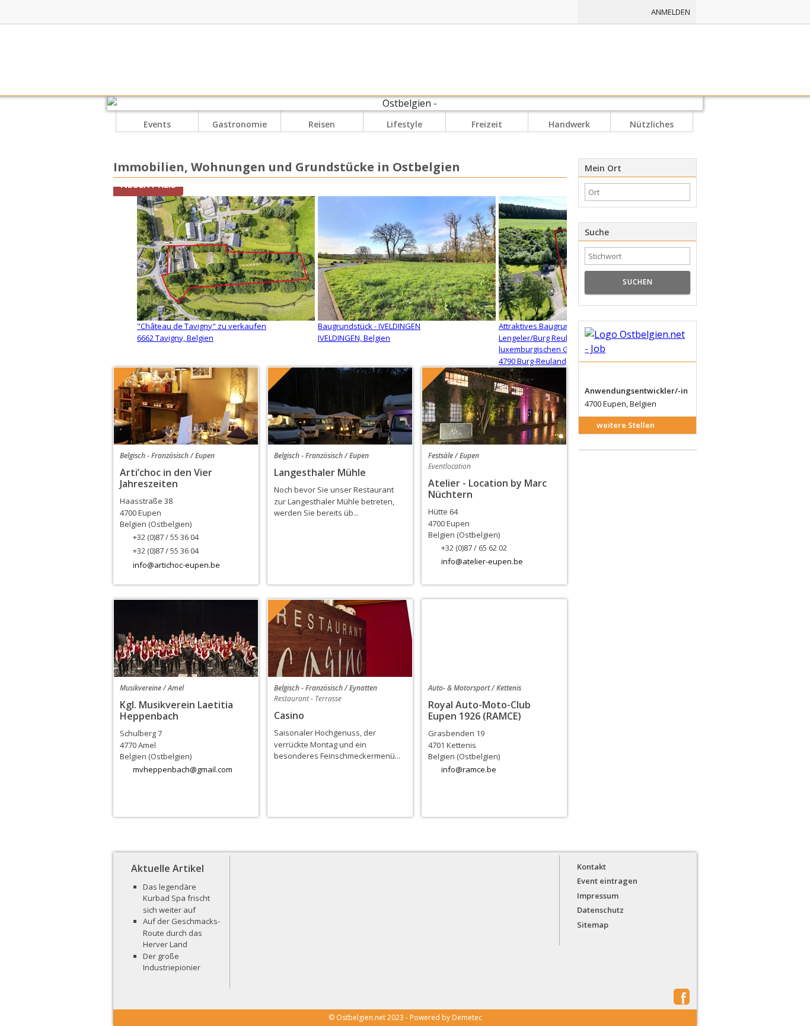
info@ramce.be (468, 769)
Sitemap (592, 924)
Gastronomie (239, 124)
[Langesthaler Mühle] (340, 406)
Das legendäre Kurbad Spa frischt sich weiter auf (176, 898)
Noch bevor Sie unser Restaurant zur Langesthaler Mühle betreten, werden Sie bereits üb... (334, 501)
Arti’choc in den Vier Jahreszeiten (166, 478)
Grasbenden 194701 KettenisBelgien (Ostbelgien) (464, 745)
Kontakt (591, 866)
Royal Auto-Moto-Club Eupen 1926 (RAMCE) (479, 710)
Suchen (638, 282)
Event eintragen (607, 880)
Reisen (321, 124)
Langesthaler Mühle (320, 472)
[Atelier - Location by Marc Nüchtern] (494, 406)
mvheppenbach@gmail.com (182, 769)
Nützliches (652, 124)
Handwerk (569, 124)
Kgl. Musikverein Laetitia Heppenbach (176, 710)
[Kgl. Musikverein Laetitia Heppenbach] (186, 638)
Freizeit (486, 124)
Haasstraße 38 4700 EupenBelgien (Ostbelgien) (159, 526)
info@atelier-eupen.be (482, 561)
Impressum (597, 895)
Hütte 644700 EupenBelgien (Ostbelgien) (467, 529)
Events (157, 124)
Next (580, 495)
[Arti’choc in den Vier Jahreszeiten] (186, 406)
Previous (100, 495)
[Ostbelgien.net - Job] (637, 341)
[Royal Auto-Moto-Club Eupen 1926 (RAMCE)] (494, 638)
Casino (289, 715)
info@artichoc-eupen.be (176, 565)
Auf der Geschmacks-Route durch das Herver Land (181, 933)
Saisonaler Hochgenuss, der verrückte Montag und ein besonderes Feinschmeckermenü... (337, 744)
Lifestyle (404, 124)
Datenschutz (600, 909)
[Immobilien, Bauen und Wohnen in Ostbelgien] (481, 12)
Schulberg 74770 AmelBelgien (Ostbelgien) (156, 745)
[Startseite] (405, 59)
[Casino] (340, 638)
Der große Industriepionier (171, 962)
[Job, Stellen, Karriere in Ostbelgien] (543, 12)
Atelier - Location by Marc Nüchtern (487, 489)
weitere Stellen (626, 425)
